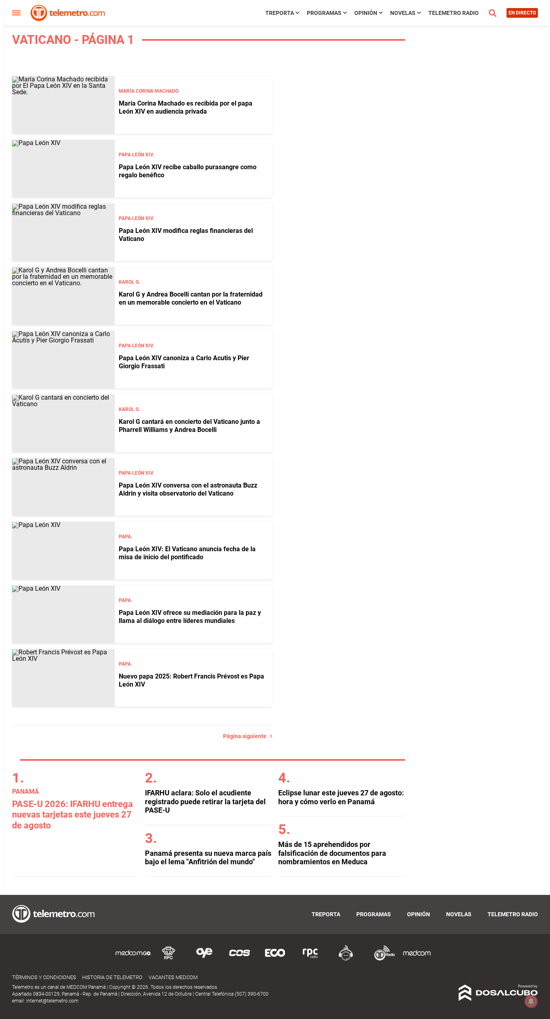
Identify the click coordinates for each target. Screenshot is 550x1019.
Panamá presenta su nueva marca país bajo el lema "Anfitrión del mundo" (208, 857)
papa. (125, 537)
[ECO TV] (275, 959)
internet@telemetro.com (52, 1001)
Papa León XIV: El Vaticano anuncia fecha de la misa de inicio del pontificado (187, 552)
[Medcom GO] (133, 959)
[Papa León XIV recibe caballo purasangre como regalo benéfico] (63, 168)
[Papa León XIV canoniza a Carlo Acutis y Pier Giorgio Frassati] (63, 359)
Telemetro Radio (453, 13)
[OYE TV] (204, 959)
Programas (324, 13)
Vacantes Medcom (173, 977)
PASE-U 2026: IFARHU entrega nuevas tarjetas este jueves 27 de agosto (72, 814)
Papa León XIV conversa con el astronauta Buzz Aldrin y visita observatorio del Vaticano (188, 489)
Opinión (365, 13)
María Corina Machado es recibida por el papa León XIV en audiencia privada (185, 107)
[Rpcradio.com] (310, 959)
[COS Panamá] (239, 959)
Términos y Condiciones (44, 977)
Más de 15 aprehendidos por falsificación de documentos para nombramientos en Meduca (332, 853)
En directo (522, 13)
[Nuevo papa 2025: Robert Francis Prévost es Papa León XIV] (63, 678)
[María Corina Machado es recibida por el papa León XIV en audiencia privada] (63, 105)
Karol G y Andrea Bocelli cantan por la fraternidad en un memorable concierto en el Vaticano (191, 298)
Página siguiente (246, 736)
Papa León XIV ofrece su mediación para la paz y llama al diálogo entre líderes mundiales (190, 616)
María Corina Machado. (149, 91)
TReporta (279, 13)
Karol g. (129, 282)
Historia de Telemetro (112, 977)
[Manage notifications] (531, 1001)
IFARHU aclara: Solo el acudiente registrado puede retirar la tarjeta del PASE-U (205, 801)
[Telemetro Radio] (381, 959)
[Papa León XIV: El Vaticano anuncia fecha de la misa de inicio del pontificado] (63, 550)
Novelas (403, 13)
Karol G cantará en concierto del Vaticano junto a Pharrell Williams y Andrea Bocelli (189, 425)
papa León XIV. (136, 155)
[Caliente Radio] (346, 959)
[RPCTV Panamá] (168, 959)
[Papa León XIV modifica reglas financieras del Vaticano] (63, 232)
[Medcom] (416, 959)
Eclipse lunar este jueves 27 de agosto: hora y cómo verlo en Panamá (341, 797)
